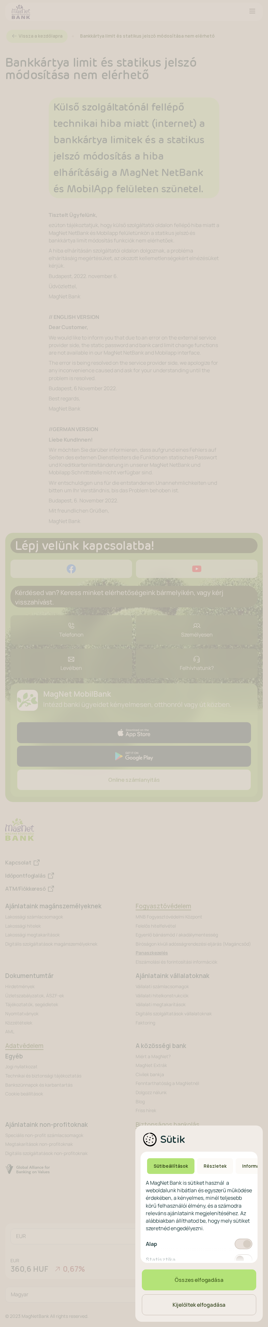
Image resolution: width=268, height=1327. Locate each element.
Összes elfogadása (199, 1279)
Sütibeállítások (171, 1166)
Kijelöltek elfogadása (199, 1304)
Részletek (215, 1166)
